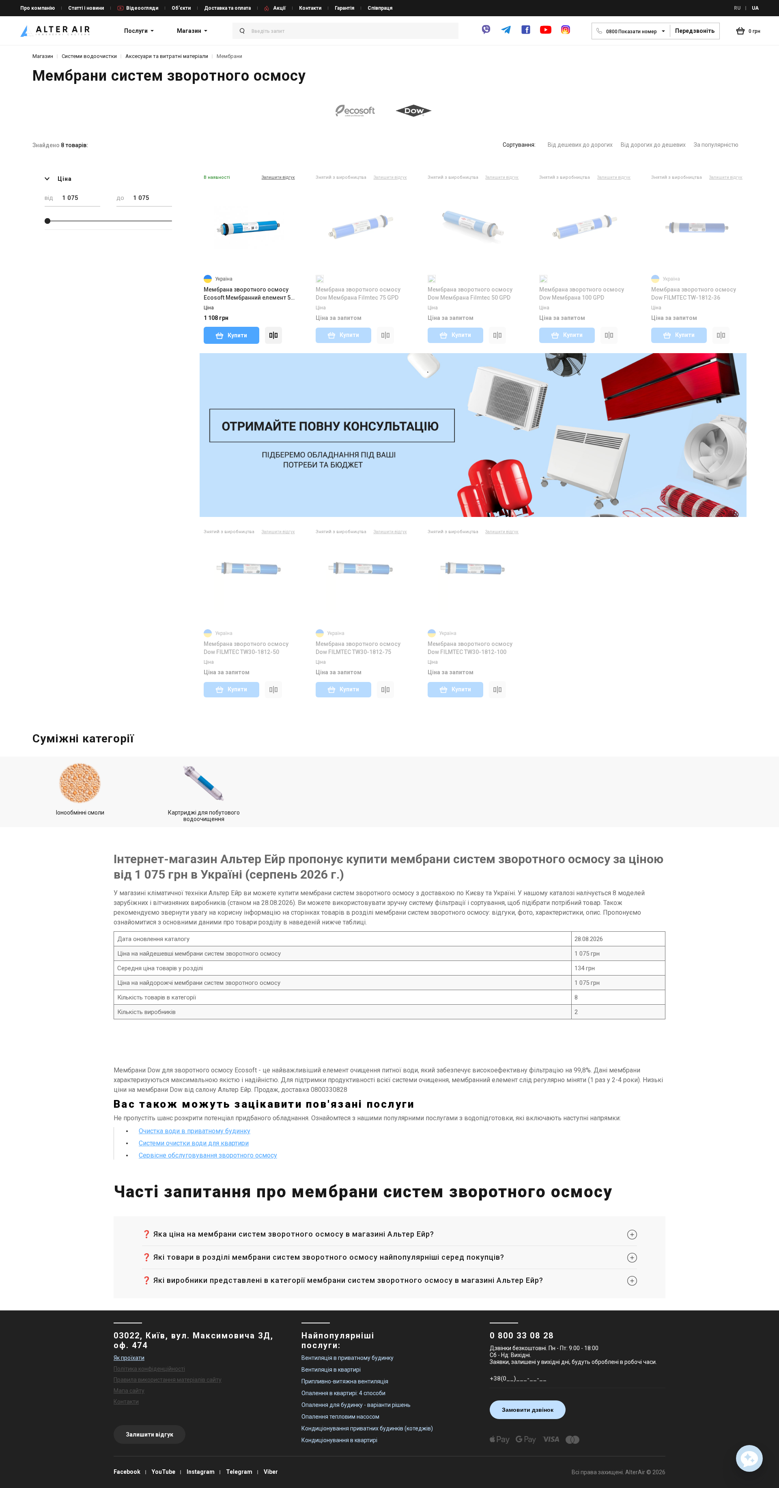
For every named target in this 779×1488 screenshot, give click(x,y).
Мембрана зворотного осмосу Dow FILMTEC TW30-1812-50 (246, 648)
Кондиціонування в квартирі (339, 1440)
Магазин (189, 31)
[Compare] (273, 335)
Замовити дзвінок (527, 1410)
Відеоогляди (142, 8)
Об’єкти (181, 8)
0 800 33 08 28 (522, 1335)
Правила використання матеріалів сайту (168, 1380)
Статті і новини (86, 8)
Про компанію (37, 8)
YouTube (163, 1472)
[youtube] (545, 33)
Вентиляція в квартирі (331, 1369)
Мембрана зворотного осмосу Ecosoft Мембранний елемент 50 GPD (249, 294)
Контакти (310, 8)
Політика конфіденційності (149, 1369)
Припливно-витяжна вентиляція (344, 1381)
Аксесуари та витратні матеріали (166, 56)
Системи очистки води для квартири (194, 1143)
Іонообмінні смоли (80, 812)
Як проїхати (129, 1358)
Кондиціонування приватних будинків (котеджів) (367, 1428)
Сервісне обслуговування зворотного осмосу (208, 1155)
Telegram (239, 1472)
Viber (271, 1472)
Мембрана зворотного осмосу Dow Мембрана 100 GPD (581, 293)
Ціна (65, 179)
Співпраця (380, 8)
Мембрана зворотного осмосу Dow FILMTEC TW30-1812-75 (358, 648)
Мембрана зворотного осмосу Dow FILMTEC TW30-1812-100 (470, 648)
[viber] (486, 33)
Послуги (136, 31)
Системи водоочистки (89, 56)
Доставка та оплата (227, 8)
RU (737, 8)
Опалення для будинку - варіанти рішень (356, 1405)
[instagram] (565, 33)
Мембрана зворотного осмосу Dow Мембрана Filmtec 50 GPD (470, 293)
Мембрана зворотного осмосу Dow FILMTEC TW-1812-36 (693, 293)
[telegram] (506, 33)
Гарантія (344, 8)
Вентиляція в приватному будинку (347, 1358)
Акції (279, 8)
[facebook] (526, 33)
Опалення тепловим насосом (340, 1416)
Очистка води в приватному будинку (194, 1131)
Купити (236, 335)
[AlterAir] (55, 31)
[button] (749, 1458)
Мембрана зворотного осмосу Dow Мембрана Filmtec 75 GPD (358, 293)
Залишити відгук (149, 1434)
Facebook (127, 1472)
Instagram (201, 1472)
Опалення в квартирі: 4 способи (343, 1393)
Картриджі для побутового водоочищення (204, 815)
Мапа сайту (129, 1390)
